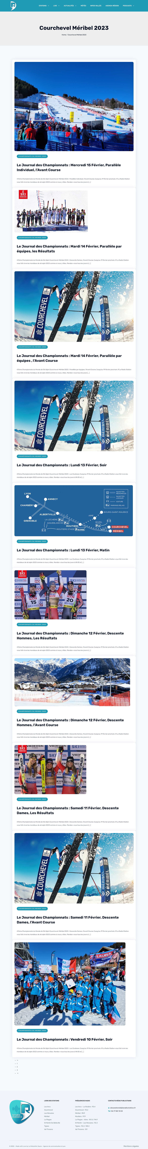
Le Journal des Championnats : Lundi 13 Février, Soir (62, 465)
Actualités (69, 6)
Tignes (46, 1126)
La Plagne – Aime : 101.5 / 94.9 (86, 1120)
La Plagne (47, 1120)
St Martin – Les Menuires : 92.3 (86, 1123)
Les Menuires (49, 1113)
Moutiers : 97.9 (80, 1116)
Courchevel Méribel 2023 (77, 35)
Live (55, 6)
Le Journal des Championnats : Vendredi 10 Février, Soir (65, 1039)
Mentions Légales (131, 1146)
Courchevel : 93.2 (81, 1110)
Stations (42, 6)
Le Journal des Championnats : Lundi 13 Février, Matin (63, 550)
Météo (83, 6)
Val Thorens (48, 1129)
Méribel (46, 1116)
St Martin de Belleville (52, 1123)
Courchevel (48, 1110)
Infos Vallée (95, 6)
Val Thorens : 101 (81, 1129)
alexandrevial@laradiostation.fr (123, 1108)
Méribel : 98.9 (80, 1113)
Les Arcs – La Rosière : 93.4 (85, 1107)
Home (64, 35)
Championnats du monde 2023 (32, 156)
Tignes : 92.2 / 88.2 (82, 1126)
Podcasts (127, 6)
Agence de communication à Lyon (54, 1146)
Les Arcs (47, 1107)
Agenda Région (112, 6)
